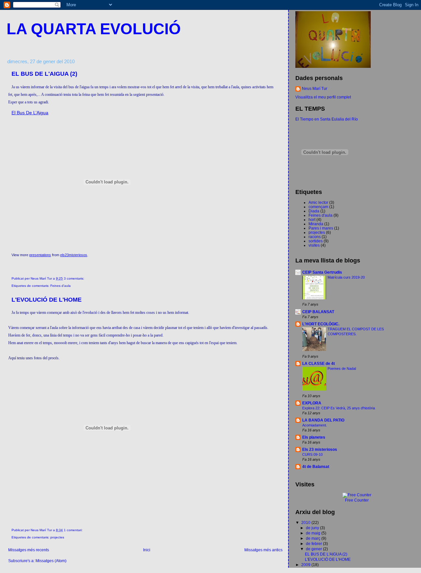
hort (312, 219)
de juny (313, 528)
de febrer (314, 543)
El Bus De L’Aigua (30, 112)
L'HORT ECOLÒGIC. (320, 324)
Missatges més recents (28, 550)
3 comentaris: (74, 278)
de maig (313, 533)
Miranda (316, 224)
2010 (306, 522)
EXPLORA (311, 403)
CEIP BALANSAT (318, 312)
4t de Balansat (315, 466)
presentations (40, 255)
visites (314, 245)
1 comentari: (74, 530)
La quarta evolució (94, 29)
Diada (314, 211)
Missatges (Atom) (51, 561)
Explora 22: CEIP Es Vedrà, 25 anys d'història (338, 408)
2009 (306, 564)
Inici (146, 550)
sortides (316, 241)
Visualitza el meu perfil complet (323, 97)
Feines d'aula (60, 285)
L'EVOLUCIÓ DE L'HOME (47, 299)
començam (318, 207)
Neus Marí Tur (314, 88)
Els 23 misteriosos (319, 449)
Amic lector (318, 202)
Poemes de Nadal (342, 368)
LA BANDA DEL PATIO (323, 420)
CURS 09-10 (312, 454)
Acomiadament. (314, 425)
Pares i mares (321, 228)
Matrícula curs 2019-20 (346, 277)
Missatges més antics (263, 550)
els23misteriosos (73, 255)
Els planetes (313, 437)
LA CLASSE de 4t (318, 363)
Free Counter (357, 500)
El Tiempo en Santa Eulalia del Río (326, 119)
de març (313, 538)
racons (315, 236)
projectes (57, 537)
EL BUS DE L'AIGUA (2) (44, 73)
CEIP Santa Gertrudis (322, 272)
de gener (314, 549)
